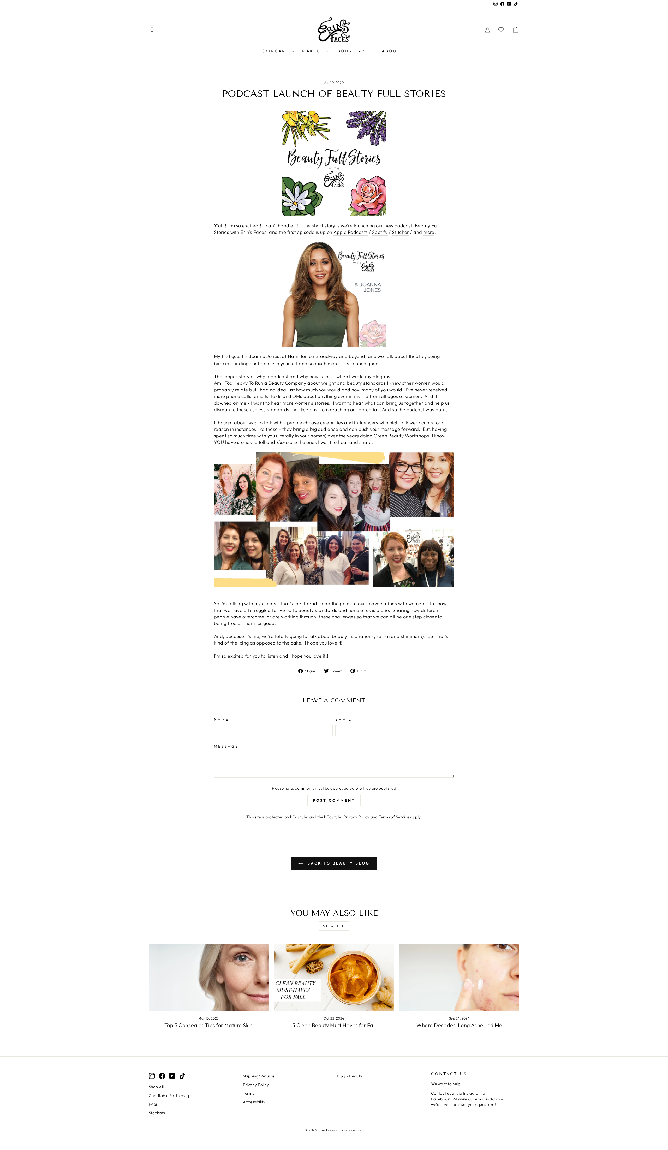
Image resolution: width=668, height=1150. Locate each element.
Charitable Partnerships (170, 1095)
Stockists (157, 1112)
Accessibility (254, 1101)
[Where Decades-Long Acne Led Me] (459, 977)
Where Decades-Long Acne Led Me (459, 1025)
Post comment (334, 800)
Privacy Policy (356, 816)
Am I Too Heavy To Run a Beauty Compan (259, 383)
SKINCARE (276, 50)
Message (226, 746)
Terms (248, 1093)
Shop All (156, 1086)
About (392, 50)
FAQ (153, 1104)
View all (334, 926)
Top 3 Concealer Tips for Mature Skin (208, 1025)
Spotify (380, 232)
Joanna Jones (264, 356)
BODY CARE (353, 50)
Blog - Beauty (349, 1076)
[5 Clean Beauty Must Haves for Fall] (334, 977)
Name (221, 719)
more (428, 232)
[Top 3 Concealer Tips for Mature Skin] (209, 977)
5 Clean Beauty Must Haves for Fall (333, 1025)
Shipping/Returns (259, 1076)
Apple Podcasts (350, 232)
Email (343, 719)
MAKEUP (314, 50)
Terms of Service (394, 816)
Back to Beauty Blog (338, 863)
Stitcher (400, 232)
